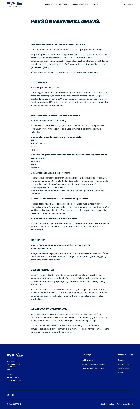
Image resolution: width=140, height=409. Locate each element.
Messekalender (124, 368)
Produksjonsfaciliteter (80, 4)
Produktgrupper (62, 4)
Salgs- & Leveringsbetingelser (93, 364)
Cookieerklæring (107, 404)
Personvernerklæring (125, 404)
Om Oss (95, 4)
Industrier (49, 4)
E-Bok (120, 372)
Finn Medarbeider (125, 364)
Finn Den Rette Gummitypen (93, 368)
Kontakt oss (128, 4)
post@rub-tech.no (14, 380)
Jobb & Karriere (88, 360)
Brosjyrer (121, 360)
